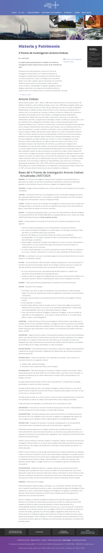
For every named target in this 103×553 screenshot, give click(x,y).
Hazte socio (86, 12)
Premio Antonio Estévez (92, 60)
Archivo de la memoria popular (94, 65)
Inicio (14, 12)
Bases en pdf (26, 95)
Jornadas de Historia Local (93, 56)
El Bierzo (67, 12)
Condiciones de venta (79, 540)
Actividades (92, 52)
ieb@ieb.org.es (89, 544)
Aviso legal (67, 540)
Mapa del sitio (35, 540)
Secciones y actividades (51, 12)
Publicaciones (33, 12)
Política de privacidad (54, 540)
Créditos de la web (23, 540)
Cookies (43, 540)
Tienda (77, 12)
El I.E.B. (21, 12)
